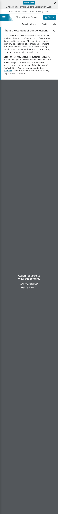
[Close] (53, 30)
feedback (8, 70)
